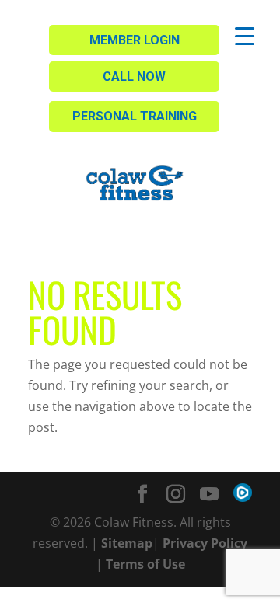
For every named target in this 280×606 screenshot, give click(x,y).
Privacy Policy (205, 543)
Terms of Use (145, 564)
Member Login (134, 40)
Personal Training (134, 116)
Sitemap (126, 543)
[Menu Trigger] (244, 35)
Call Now (134, 76)
